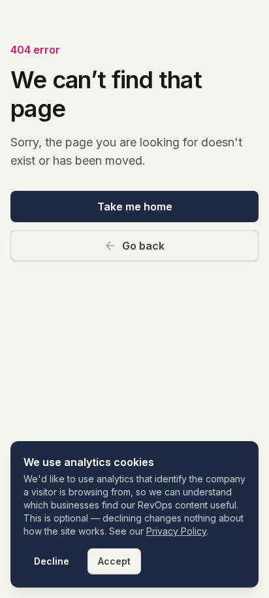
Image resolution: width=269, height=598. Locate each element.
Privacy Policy (176, 531)
